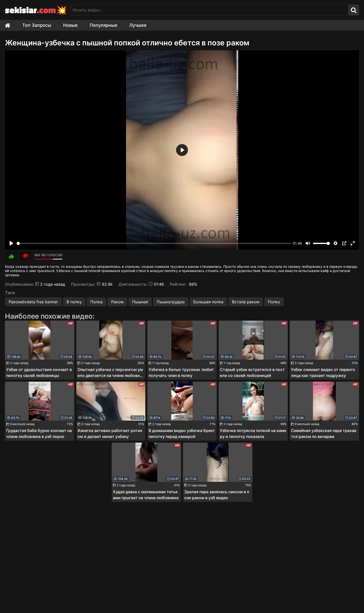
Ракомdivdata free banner (33, 301)
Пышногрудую (171, 301)
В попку (74, 301)
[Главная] (10, 25)
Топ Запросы (36, 25)
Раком (117, 301)
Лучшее (138, 25)
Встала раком (245, 301)
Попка (96, 301)
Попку (274, 301)
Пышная (140, 301)
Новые (70, 25)
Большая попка (208, 301)
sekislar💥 (36, 9)
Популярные (103, 25)
